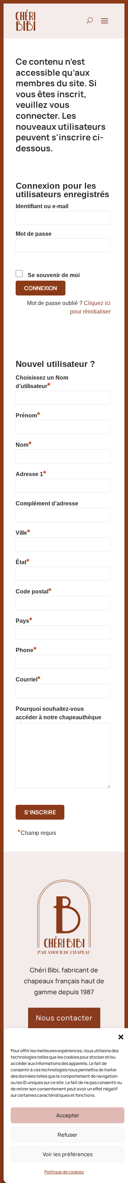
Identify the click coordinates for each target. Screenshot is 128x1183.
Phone (26, 649)
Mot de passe (34, 234)
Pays (24, 620)
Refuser (68, 1134)
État (23, 561)
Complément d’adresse (47, 503)
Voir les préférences (68, 1154)
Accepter (67, 1115)
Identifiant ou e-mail (42, 206)
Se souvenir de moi (54, 275)
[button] (120, 1037)
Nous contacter (64, 1018)
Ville (23, 532)
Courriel (28, 678)
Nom (24, 444)
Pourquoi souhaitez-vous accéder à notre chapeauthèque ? (58, 714)
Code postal (34, 590)
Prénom (28, 414)
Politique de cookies (64, 1172)
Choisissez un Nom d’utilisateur (42, 382)
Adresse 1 (31, 473)
